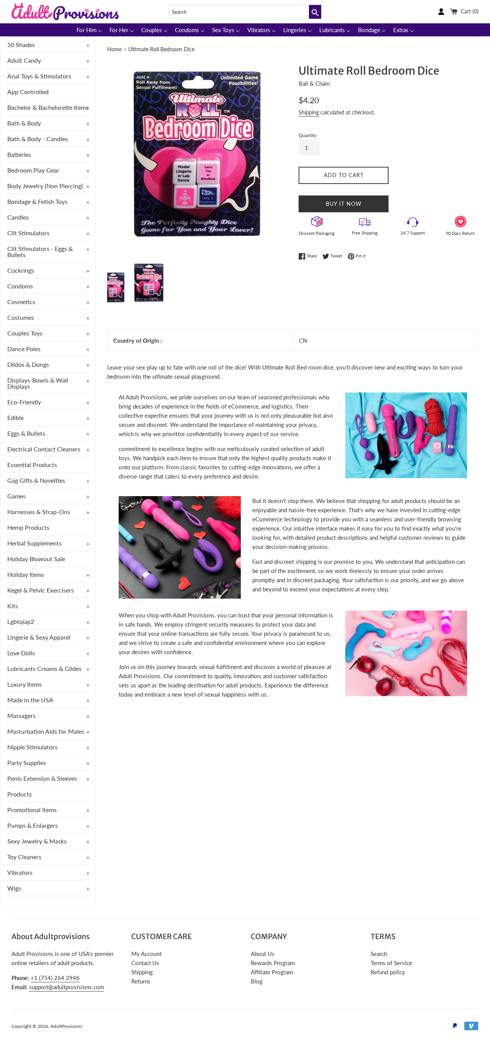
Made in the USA (30, 699)
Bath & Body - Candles (37, 138)
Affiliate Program (272, 972)
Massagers (21, 715)
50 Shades (21, 44)
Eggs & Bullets (26, 433)
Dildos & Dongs (28, 364)
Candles (18, 217)
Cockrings (20, 270)
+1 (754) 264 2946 (55, 977)
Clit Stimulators (28, 232)
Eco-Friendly (24, 401)
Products (19, 794)
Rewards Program (273, 962)
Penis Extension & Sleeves (42, 778)
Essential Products (32, 464)
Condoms (20, 286)
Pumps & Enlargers (32, 825)
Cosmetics (21, 301)
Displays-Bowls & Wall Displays (37, 383)
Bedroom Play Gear (33, 170)
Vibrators (20, 872)
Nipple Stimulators (32, 747)
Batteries (19, 154)
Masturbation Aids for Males (45, 731)
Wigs (14, 888)
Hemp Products (28, 527)
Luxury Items (24, 684)
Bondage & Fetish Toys (37, 201)
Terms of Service (391, 962)
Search (379, 953)
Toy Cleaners (24, 856)
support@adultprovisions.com (66, 986)
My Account (146, 953)
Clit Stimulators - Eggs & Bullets (40, 251)
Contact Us (145, 962)
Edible (15, 417)
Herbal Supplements (34, 543)
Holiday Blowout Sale (36, 558)
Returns (140, 981)
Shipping (309, 112)
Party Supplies (26, 762)
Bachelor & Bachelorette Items (47, 107)
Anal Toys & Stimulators (39, 76)
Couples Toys (24, 333)
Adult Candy (24, 60)
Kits (12, 605)
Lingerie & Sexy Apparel (38, 637)
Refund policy (388, 972)
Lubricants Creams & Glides (44, 668)
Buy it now (344, 203)
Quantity (308, 135)
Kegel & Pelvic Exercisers (40, 590)
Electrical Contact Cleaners (43, 449)
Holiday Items (25, 574)
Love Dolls (21, 652)
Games (16, 496)
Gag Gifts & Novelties (36, 480)
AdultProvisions (66, 1026)
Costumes (20, 317)
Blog (257, 981)
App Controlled (28, 91)
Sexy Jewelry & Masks (37, 841)
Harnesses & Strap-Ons (38, 511)
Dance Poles (24, 348)
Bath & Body (24, 123)
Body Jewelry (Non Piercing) (45, 185)
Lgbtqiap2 (20, 621)
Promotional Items (32, 809)
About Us (262, 953)
